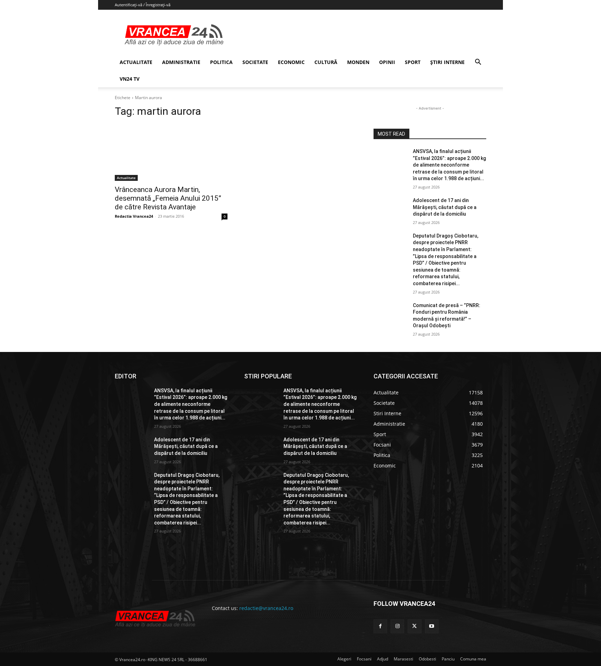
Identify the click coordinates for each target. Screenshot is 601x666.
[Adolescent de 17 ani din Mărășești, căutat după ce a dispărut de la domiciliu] (390, 209)
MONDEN (358, 62)
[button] (478, 62)
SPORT (412, 62)
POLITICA (221, 62)
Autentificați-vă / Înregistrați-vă (142, 4)
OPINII (387, 62)
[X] (414, 626)
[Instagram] (397, 626)
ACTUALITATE (136, 62)
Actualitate (126, 177)
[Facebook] (380, 626)
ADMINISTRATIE (181, 62)
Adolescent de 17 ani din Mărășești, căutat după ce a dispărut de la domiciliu (444, 207)
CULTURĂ (325, 62)
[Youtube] (432, 626)
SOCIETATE (255, 62)
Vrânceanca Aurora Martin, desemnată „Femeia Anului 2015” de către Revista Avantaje (168, 198)
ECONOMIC (291, 62)
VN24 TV (129, 78)
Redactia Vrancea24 (134, 216)
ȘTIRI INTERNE (447, 62)
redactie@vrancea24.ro (266, 608)
